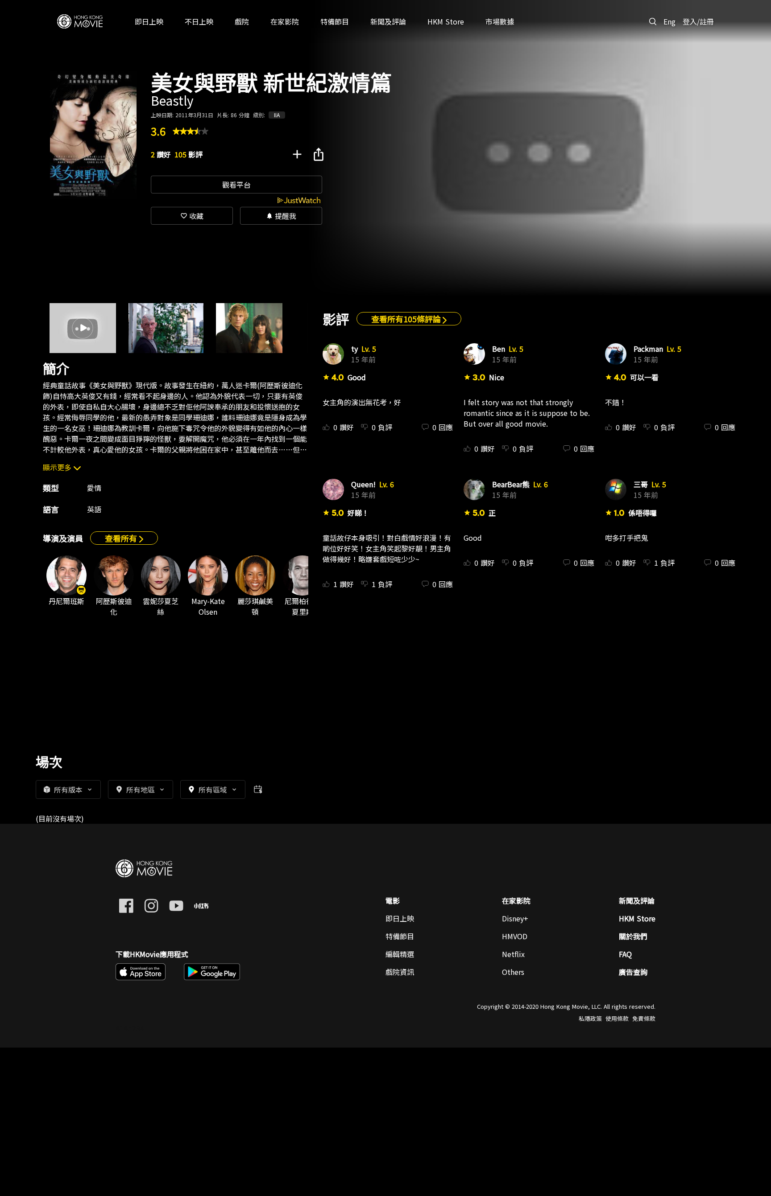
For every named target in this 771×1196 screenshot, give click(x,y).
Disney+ (515, 918)
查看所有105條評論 (407, 319)
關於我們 (633, 936)
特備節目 (400, 936)
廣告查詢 (633, 971)
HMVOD (514, 936)
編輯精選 (400, 954)
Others (513, 971)
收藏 (191, 215)
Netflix (513, 954)
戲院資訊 (400, 971)
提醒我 (281, 215)
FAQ (625, 954)
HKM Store (637, 918)
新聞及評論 (637, 900)
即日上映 (400, 918)
